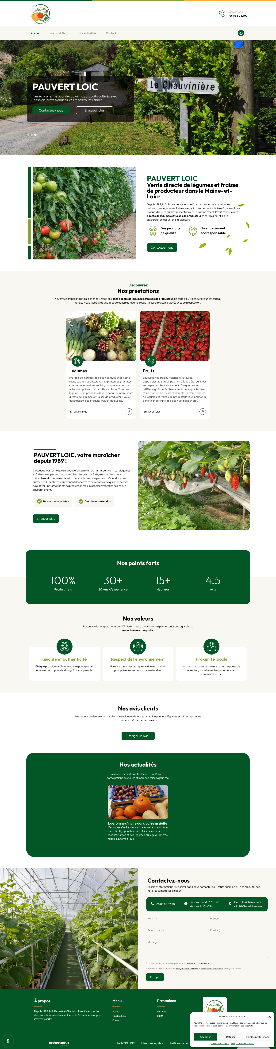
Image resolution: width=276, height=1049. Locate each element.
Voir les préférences (257, 1036)
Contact (111, 33)
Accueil (35, 33)
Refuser (230, 1036)
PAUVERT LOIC (126, 1043)
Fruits (160, 1015)
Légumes (162, 1011)
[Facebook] (241, 33)
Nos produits (57, 33)
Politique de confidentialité (186, 1043)
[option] (101, 365)
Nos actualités (87, 33)
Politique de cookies (220, 1043)
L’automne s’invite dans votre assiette (137, 823)
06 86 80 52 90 (238, 15)
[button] (269, 1016)
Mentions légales (152, 1043)
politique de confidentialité (242, 1043)
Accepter (205, 1036)
